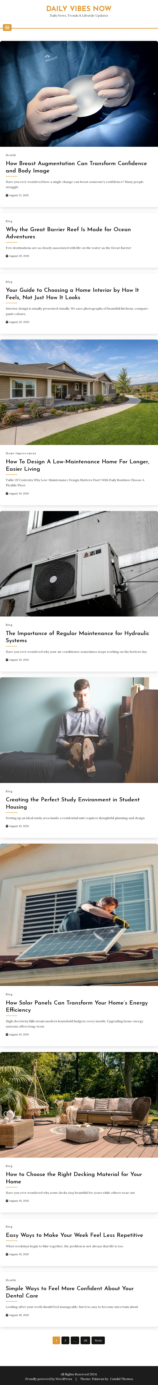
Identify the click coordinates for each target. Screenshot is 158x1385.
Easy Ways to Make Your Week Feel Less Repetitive (74, 1235)
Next (98, 1340)
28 (85, 1340)
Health (11, 155)
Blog (9, 221)
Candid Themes (121, 1379)
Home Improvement (21, 453)
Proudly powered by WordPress (49, 1379)
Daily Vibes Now (79, 9)
